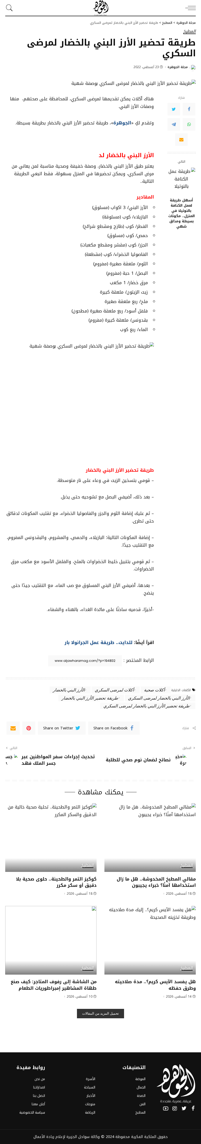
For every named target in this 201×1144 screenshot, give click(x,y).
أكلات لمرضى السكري (114, 689)
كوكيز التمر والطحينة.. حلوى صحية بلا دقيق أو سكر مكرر (56, 882)
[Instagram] (174, 1108)
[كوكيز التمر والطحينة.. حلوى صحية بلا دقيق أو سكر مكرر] (51, 837)
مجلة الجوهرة (178, 67)
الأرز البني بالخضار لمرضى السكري (158, 698)
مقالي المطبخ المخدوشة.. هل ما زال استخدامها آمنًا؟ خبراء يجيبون (156, 882)
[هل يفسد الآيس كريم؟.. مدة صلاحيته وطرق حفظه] (150, 940)
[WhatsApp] (189, 124)
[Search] (10, 8)
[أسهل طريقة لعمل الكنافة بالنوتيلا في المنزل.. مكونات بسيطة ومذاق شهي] (181, 181)
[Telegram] (174, 124)
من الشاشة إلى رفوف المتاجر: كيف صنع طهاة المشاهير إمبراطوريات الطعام (54, 984)
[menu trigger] (189, 8)
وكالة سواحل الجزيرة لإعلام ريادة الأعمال (67, 1136)
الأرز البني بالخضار (69, 689)
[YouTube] (165, 1108)
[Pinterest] (28, 728)
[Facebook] (189, 109)
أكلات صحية (154, 689)
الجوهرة (122, 123)
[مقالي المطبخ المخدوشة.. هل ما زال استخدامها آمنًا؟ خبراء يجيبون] (150, 837)
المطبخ (189, 31)
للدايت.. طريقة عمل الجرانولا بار (98, 642)
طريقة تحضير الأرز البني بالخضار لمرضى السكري (146, 705)
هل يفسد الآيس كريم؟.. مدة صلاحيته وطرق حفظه (155, 984)
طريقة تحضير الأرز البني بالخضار (90, 698)
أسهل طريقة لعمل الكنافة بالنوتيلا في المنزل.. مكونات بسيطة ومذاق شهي (181, 213)
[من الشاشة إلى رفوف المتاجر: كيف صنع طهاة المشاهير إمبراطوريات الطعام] (51, 940)
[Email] (181, 139)
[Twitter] (174, 109)
